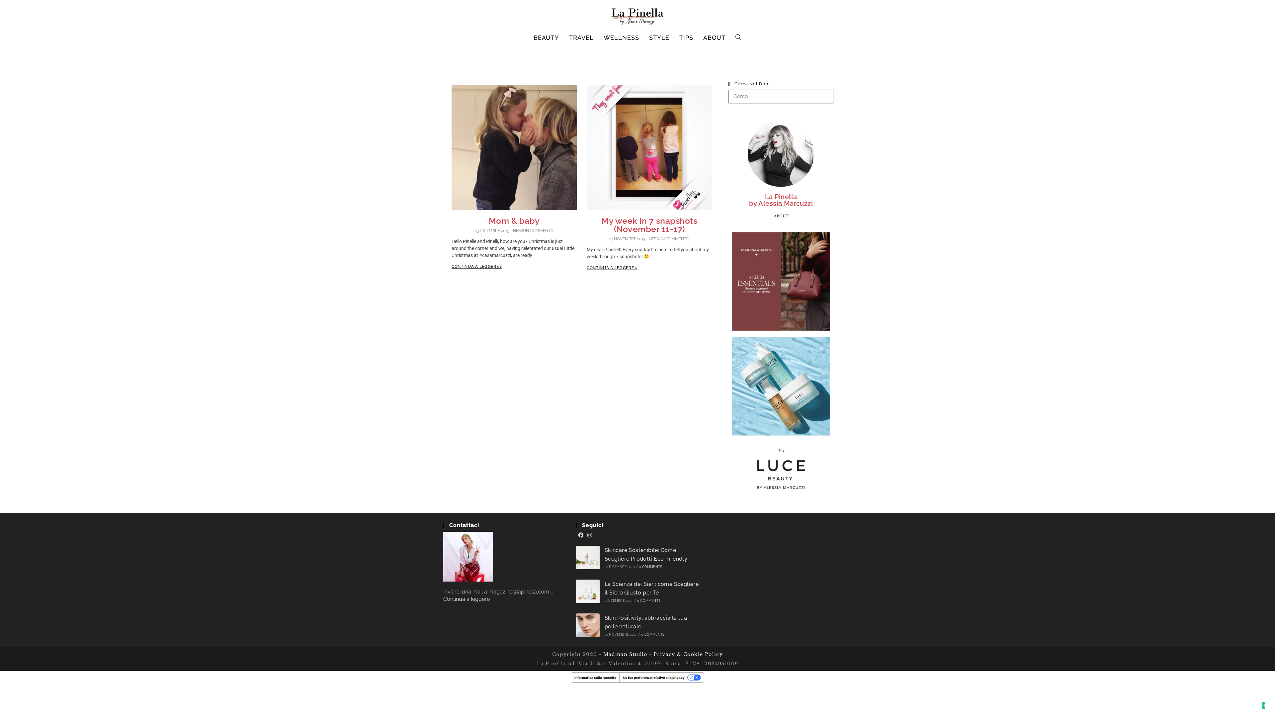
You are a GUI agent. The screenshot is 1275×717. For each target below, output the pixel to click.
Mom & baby (514, 221)
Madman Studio (624, 654)
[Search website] (738, 38)
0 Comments (650, 567)
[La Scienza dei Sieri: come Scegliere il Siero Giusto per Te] (588, 591)
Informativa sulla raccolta (595, 677)
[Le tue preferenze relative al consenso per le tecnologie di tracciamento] (1263, 705)
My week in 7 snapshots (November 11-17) (649, 225)
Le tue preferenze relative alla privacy (654, 677)
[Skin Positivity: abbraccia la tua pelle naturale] (588, 625)
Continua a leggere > (477, 266)
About (781, 216)
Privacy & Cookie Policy (688, 654)
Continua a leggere (466, 599)
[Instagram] (589, 535)
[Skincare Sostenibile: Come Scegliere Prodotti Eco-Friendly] (588, 557)
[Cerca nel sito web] (780, 96)
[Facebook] (580, 535)
